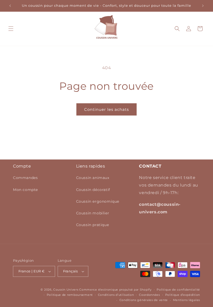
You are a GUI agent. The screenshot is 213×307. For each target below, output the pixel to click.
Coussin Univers (65, 289)
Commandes (25, 177)
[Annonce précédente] (10, 5)
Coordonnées (149, 295)
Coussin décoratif (93, 189)
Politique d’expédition (182, 295)
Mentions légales (186, 300)
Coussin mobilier (92, 213)
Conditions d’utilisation (116, 295)
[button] (11, 28)
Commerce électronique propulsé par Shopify (115, 289)
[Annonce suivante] (203, 5)
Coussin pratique (92, 224)
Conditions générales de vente (143, 300)
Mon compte (25, 189)
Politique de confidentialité (178, 289)
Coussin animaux (92, 177)
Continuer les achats (106, 109)
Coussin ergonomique (97, 201)
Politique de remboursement (70, 295)
